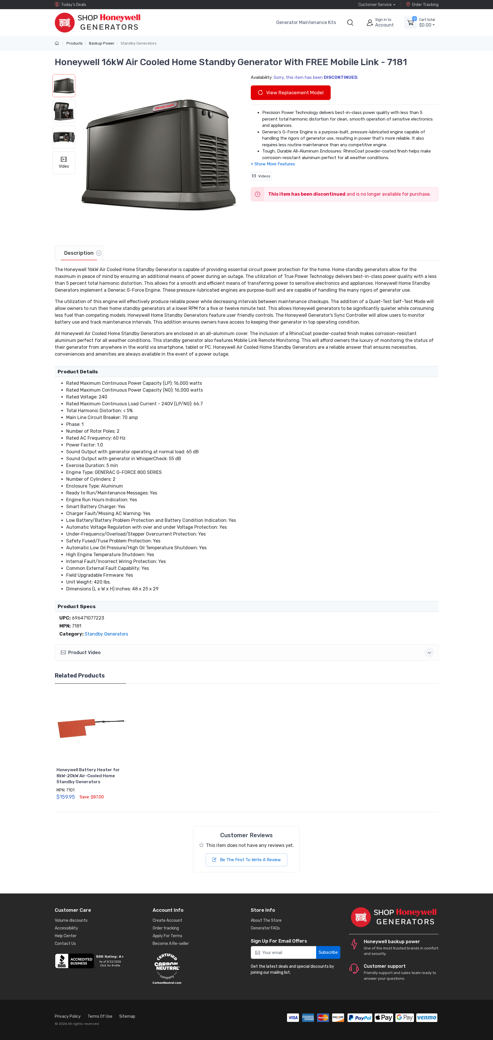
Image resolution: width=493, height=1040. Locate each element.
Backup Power (101, 43)
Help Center (65, 935)
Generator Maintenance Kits (306, 22)
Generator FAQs (265, 928)
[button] (350, 22)
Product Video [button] (84, 652)
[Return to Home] (57, 43)
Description (79, 253)
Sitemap (127, 1016)
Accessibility (66, 928)
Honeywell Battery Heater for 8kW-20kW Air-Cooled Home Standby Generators (88, 775)
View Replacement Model (294, 92)
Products (74, 43)
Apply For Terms (167, 935)
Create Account (167, 920)
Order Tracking (425, 4)
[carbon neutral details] (197, 968)
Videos (264, 176)
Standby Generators (139, 43)
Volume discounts (71, 920)
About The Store (266, 920)
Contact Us (65, 943)
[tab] (79, 253)
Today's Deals (73, 4)
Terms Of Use (100, 1016)
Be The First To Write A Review (250, 859)
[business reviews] (99, 960)
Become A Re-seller (171, 943)
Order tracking (166, 928)
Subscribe (328, 952)
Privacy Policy (68, 1016)
